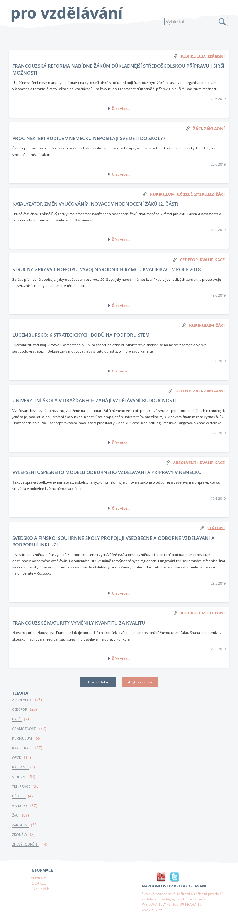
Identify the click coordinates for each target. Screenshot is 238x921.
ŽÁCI (16, 815)
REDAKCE (38, 883)
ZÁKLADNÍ (20, 825)
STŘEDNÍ (19, 777)
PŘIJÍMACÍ (20, 767)
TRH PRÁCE (21, 786)
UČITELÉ (19, 796)
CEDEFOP (20, 709)
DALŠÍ (17, 719)
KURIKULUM (22, 738)
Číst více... (121, 108)
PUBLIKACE (39, 888)
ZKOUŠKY (20, 834)
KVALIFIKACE (22, 748)
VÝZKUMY (20, 806)
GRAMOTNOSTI (24, 729)
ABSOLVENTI (22, 700)
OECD (17, 757)
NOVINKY (38, 877)
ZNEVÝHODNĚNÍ (25, 844)
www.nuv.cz (152, 909)
